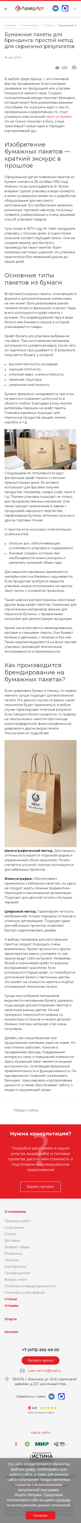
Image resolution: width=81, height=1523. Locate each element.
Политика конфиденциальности (30, 1286)
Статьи (10, 1299)
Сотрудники (14, 1228)
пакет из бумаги (59, 117)
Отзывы (11, 1306)
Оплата (10, 1234)
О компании (15, 1212)
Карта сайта (40, 1433)
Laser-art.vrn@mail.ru (44, 1371)
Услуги (10, 1319)
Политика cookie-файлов (24, 1293)
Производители (17, 1273)
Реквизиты (13, 1254)
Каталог (11, 1332)
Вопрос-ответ (15, 1280)
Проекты (11, 1260)
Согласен (40, 1515)
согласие (62, 1500)
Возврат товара (17, 1247)
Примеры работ (17, 1221)
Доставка (12, 1241)
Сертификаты (15, 1267)
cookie (30, 1469)
